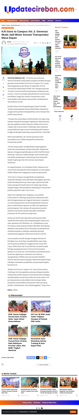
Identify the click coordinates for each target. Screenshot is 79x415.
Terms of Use (33, 411)
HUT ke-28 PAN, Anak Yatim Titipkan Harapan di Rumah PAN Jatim (58, 62)
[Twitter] (39, 408)
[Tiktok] (71, 118)
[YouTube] (41, 408)
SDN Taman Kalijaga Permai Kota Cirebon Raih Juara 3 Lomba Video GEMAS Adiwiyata (58, 39)
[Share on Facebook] (40, 43)
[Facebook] (37, 408)
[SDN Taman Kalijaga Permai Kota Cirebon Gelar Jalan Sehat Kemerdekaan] (18, 306)
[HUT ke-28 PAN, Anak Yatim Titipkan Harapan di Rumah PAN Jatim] (40, 306)
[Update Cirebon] (39, 9)
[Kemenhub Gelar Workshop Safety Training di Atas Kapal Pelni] (40, 331)
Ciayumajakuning (14, 311)
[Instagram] (60, 118)
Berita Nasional (7, 28)
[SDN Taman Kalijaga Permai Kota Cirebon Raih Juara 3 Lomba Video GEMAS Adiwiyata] (70, 41)
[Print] (48, 43)
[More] (50, 43)
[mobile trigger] (3, 9)
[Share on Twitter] (43, 43)
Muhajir (9, 41)
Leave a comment (44, 364)
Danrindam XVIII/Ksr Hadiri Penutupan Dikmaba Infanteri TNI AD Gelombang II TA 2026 (48, 391)
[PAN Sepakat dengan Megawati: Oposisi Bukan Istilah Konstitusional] (68, 382)
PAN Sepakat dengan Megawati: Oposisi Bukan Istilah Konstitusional (67, 391)
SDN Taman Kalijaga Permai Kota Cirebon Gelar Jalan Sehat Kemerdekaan (57, 101)
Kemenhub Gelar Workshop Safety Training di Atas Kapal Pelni (29, 391)
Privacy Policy (24, 411)
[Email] (45, 43)
